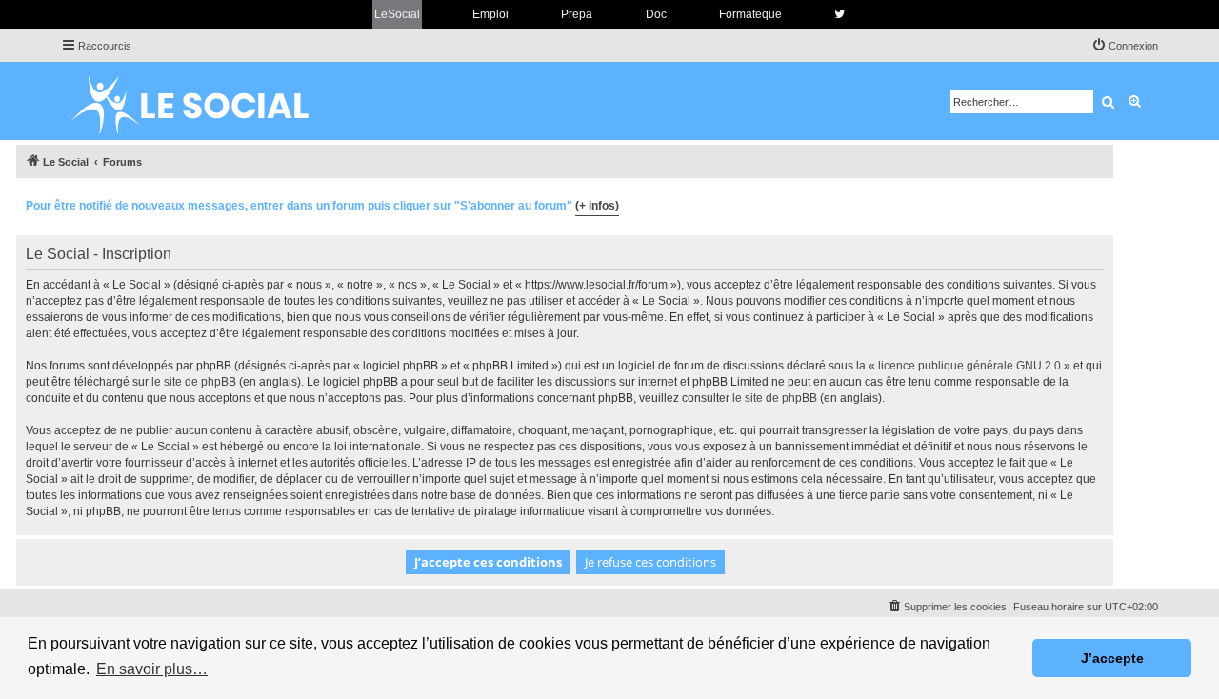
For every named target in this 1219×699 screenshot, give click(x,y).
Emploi (490, 14)
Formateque (750, 14)
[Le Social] (205, 101)
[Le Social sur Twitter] (839, 14)
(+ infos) (597, 205)
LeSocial (397, 14)
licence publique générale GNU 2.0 (969, 365)
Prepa (576, 14)
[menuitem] (1124, 45)
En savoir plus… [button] (152, 669)
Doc (656, 14)
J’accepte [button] (1112, 658)
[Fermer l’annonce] (1098, 203)
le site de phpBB (193, 382)
